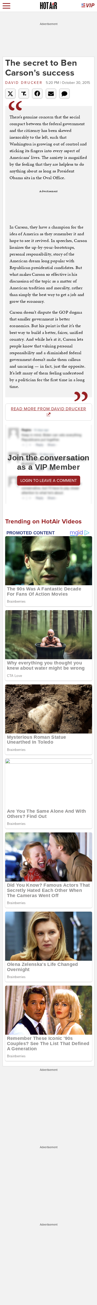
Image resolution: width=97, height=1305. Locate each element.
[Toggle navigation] (6, 5)
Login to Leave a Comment (48, 480)
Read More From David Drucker (48, 409)
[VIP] (87, 5)
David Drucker (24, 82)
